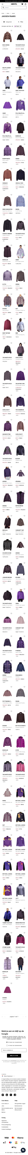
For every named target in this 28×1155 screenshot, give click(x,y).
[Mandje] (25, 4)
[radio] (7, 1042)
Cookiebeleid (5, 1127)
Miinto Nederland (8, 1076)
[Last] (25, 1016)
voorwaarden (13, 1060)
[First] (2, 1016)
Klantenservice (18, 1106)
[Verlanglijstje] (22, 4)
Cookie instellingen (6, 1129)
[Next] (23, 1017)
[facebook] (15, 1095)
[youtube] (11, 1095)
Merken (3, 1112)
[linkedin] (7, 1095)
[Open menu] (2, 4)
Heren (8, 13)
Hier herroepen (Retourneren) (18, 1109)
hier (15, 1061)
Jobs (3, 1106)
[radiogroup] (14, 1044)
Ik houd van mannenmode (15, 1045)
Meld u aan (14, 1055)
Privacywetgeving (6, 1124)
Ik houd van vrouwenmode (15, 1042)
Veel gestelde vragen (20, 1103)
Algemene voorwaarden (5, 1121)
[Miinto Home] (14, 4)
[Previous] (5, 1017)
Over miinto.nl (5, 1103)
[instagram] (3, 1095)
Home (3, 13)
